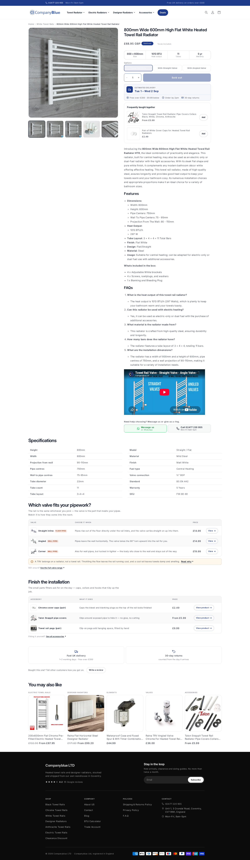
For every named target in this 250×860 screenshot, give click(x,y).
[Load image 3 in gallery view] (73, 129)
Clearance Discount (56, 838)
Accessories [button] (145, 12)
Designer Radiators (56, 821)
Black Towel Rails (55, 804)
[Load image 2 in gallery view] (55, 129)
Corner (42, 551)
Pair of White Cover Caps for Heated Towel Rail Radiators (166, 131)
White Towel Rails (45, 24)
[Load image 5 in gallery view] (109, 129)
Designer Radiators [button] (123, 12)
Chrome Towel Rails (56, 810)
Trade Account (92, 827)
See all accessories (55, 636)
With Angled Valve (197, 69)
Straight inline (46, 531)
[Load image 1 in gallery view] (36, 129)
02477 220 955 (173, 804)
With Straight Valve (168, 69)
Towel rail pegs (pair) (49, 628)
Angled (42, 541)
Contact (88, 810)
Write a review (96, 670)
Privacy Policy (131, 810)
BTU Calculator (92, 821)
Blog (86, 815)
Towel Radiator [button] (74, 12)
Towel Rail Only (140, 69)
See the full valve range (51, 568)
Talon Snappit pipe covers (52, 618)
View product (205, 608)
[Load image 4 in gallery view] (91, 129)
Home (31, 24)
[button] (206, 12)
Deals (163, 12)
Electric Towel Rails (56, 832)
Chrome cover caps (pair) (52, 607)
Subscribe (196, 780)
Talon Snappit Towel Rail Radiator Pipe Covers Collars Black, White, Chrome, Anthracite (169, 115)
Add (203, 117)
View (213, 531)
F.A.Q (126, 815)
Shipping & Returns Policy (137, 804)
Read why (186, 561)
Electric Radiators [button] (98, 12)
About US (89, 804)
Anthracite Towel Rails (57, 827)
